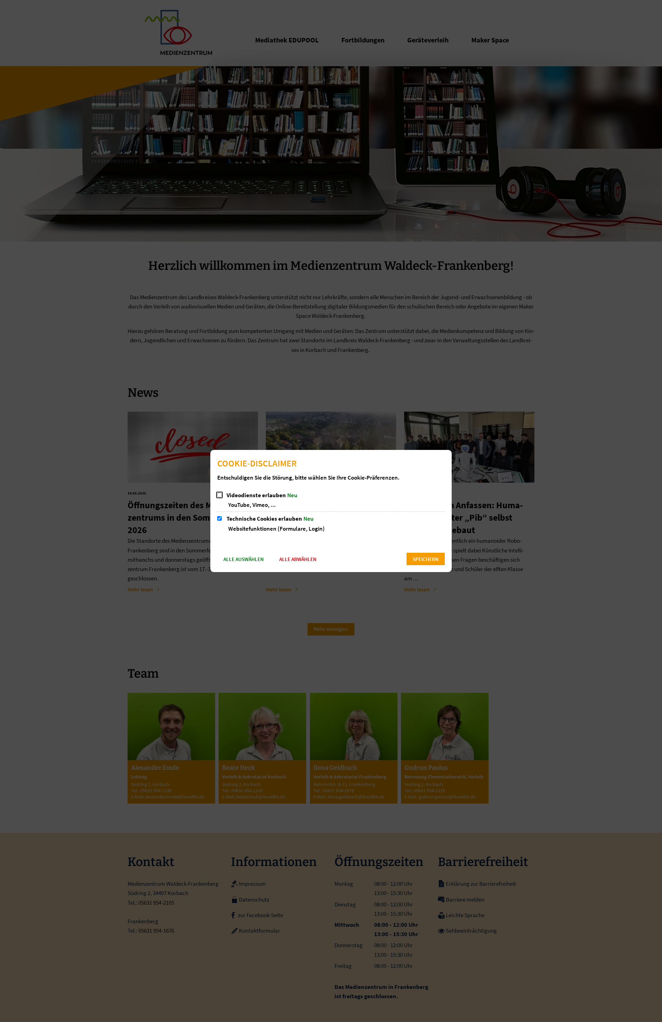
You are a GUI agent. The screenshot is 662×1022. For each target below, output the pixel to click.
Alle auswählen (243, 559)
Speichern (426, 559)
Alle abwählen (298, 559)
